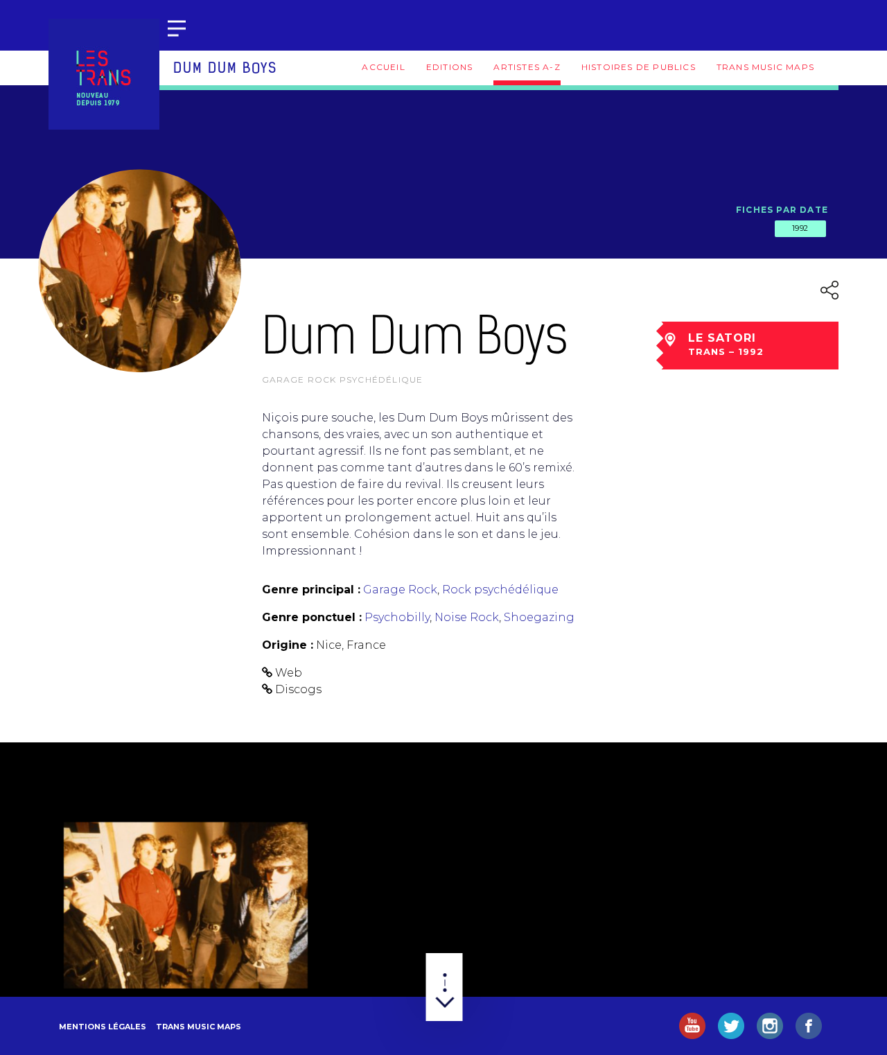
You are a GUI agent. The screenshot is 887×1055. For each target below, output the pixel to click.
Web (288, 672)
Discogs (298, 689)
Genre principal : (311, 589)
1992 (800, 228)
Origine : (287, 645)
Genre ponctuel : (312, 617)
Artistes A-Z (526, 67)
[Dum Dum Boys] (186, 905)
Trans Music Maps (765, 67)
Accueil (383, 67)
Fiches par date (782, 209)
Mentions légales (102, 1026)
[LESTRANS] (104, 74)
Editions (449, 67)
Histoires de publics (638, 67)
